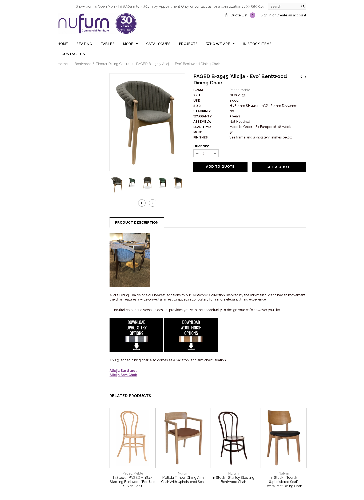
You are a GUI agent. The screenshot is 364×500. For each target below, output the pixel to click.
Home (63, 64)
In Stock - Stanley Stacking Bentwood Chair (233, 480)
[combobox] (287, 6)
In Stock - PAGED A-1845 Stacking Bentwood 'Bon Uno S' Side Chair (132, 482)
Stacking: (202, 111)
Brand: (199, 90)
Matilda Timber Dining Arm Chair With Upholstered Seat (183, 480)
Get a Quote (279, 167)
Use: (197, 100)
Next (305, 76)
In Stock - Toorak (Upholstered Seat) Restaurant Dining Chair (284, 482)
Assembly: (202, 122)
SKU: (197, 95)
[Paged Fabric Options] (136, 335)
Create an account (291, 15)
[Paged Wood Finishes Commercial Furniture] (191, 335)
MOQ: (197, 132)
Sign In (266, 15)
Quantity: (201, 146)
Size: (197, 106)
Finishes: (201, 137)
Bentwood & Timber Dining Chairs (102, 64)
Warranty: (202, 116)
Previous (301, 76)
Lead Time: (202, 127)
